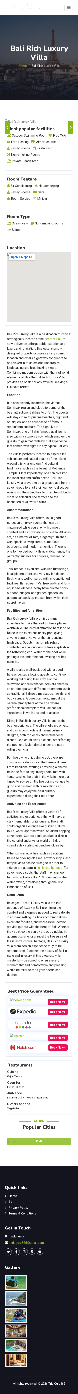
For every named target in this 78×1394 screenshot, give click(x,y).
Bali (11, 1202)
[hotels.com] (23, 1047)
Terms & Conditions (22, 1213)
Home (22, 65)
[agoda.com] (23, 1024)
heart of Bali (52, 339)
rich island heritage (49, 867)
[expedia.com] (23, 1011)
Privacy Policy (18, 1208)
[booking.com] (20, 1000)
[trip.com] (17, 1036)
